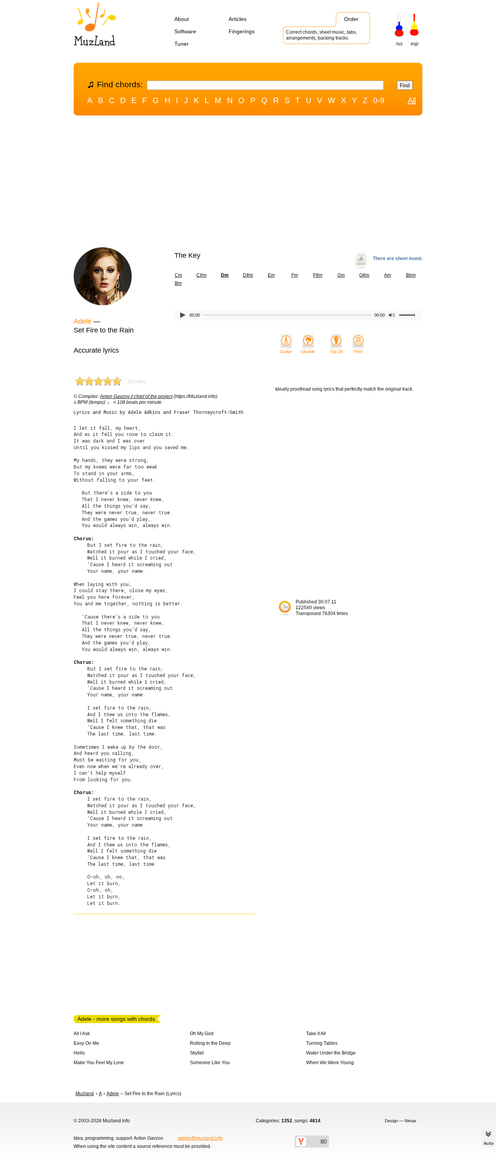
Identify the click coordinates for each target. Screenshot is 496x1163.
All (412, 100)
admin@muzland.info (200, 1138)
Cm (178, 275)
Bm (178, 283)
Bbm (411, 275)
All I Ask (82, 1033)
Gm (341, 275)
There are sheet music (397, 258)
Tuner (181, 44)
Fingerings (242, 31)
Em (271, 275)
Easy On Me (86, 1043)
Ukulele (308, 351)
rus (399, 44)
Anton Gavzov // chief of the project (136, 396)
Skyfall (197, 1053)
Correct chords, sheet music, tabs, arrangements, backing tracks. (321, 35)
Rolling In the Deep (210, 1043)
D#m (248, 275)
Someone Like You (210, 1062)
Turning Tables (322, 1043)
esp (414, 44)
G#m (364, 275)
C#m (201, 275)
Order (351, 19)
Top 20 (336, 351)
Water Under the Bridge (331, 1053)
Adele (82, 321)
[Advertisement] (248, 183)
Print (358, 351)
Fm (294, 275)
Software (185, 31)
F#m (317, 275)
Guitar (286, 351)
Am (387, 275)
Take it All (316, 1033)
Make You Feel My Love (99, 1062)
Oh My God (202, 1033)
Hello (79, 1053)
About (181, 19)
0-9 (378, 100)
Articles (237, 19)
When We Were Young (330, 1062)
